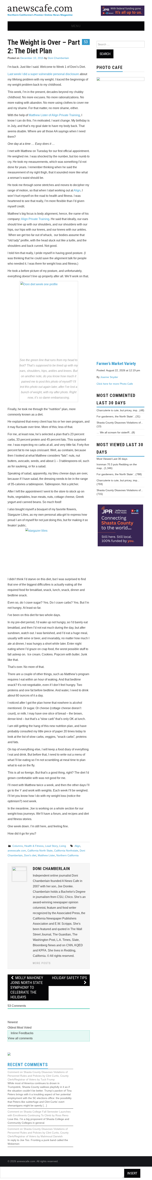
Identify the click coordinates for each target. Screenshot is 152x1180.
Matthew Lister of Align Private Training (54, 115)
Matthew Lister (46, 855)
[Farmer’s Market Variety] (120, 216)
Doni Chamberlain (58, 57)
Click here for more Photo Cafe (115, 383)
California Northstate (66, 850)
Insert (132, 1173)
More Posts (42, 963)
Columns (17, 845)
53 (86, 41)
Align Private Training (35, 219)
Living (62, 845)
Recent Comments (28, 1064)
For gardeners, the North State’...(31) (118, 416)
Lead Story (51, 845)
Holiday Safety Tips (69, 978)
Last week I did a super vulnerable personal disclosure (44, 74)
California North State (40, 850)
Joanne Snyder (109, 377)
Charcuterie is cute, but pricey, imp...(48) (120, 410)
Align (77, 190)
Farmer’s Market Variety (116, 363)
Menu (76, 26)
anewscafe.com (17, 850)
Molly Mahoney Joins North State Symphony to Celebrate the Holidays (26, 987)
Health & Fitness (34, 845)
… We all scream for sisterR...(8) (116, 432)
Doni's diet (30, 855)
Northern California (67, 855)
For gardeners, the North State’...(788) (119, 474)
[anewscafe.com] (40, 10)
